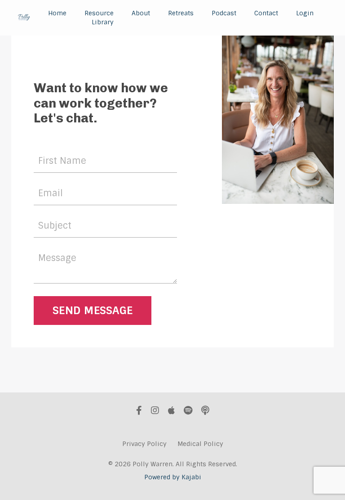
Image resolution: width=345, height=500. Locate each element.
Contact (266, 13)
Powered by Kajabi (172, 477)
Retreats (181, 13)
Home (57, 13)
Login (305, 13)
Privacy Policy (144, 444)
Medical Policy (200, 444)
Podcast (224, 13)
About (141, 13)
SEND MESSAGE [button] (93, 310)
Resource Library (99, 17)
